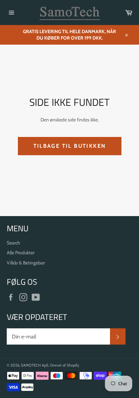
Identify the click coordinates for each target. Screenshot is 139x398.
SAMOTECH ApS (35, 365)
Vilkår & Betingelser (26, 263)
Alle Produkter (20, 253)
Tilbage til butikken (69, 146)
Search (13, 243)
